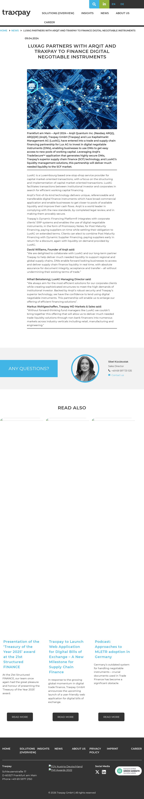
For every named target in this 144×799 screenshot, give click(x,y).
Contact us (118, 375)
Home (3, 30)
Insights (87, 13)
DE (122, 4)
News (105, 13)
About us (122, 13)
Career (49, 22)
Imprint (112, 748)
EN (113, 4)
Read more (20, 716)
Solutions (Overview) (58, 13)
